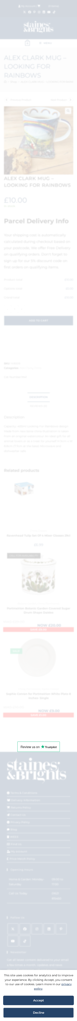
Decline (38, 1012)
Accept (38, 1000)
